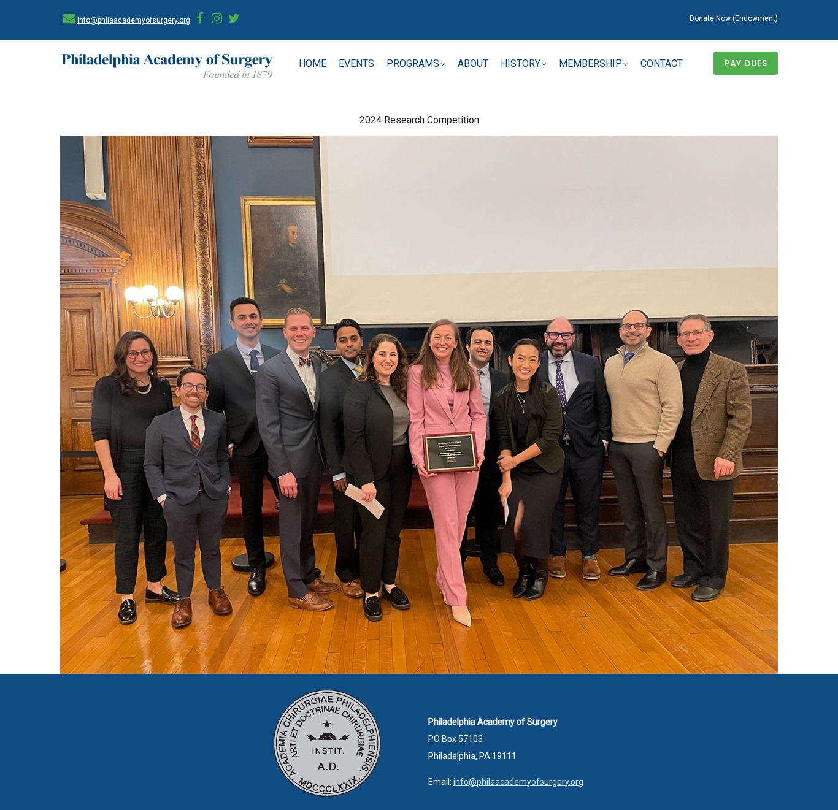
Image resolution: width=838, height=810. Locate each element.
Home (312, 63)
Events (356, 63)
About (473, 63)
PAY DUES (746, 63)
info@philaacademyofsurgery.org (133, 20)
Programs (412, 63)
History (520, 63)
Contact (661, 63)
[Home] (167, 67)
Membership (590, 63)
